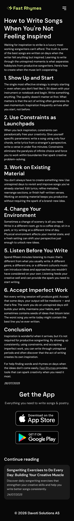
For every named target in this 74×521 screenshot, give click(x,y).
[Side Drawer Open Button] (64, 8)
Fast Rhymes (48, 368)
